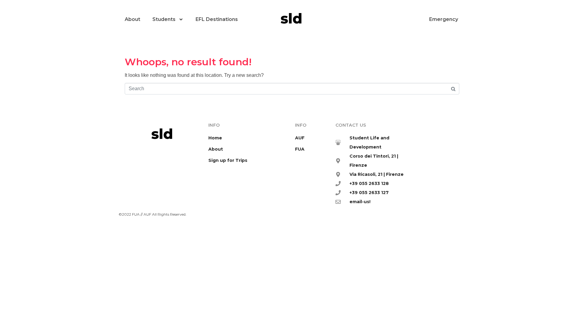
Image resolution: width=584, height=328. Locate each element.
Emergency (443, 19)
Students (164, 19)
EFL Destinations (217, 19)
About (132, 19)
